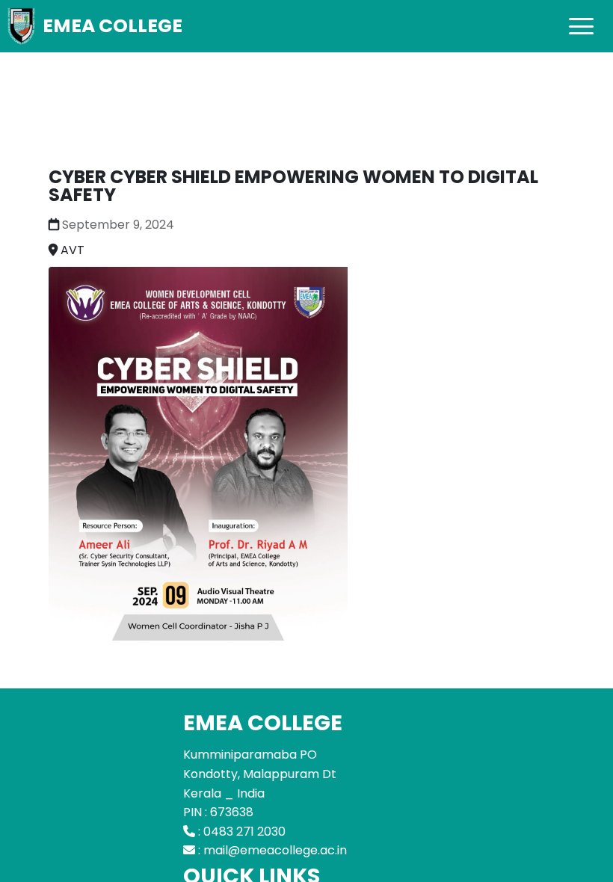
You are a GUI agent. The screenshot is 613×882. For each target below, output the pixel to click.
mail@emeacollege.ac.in (275, 850)
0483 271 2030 (244, 831)
